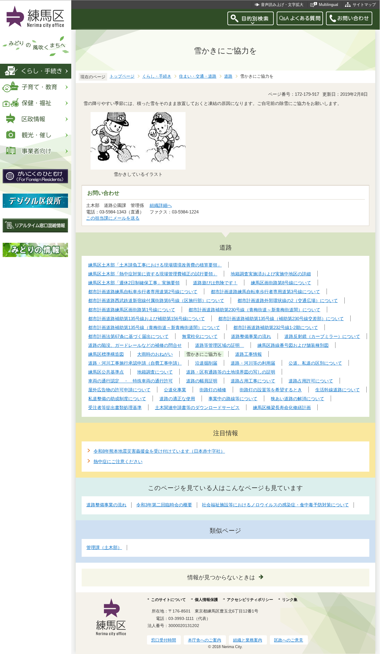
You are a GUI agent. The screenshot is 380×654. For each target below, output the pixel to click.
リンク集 (289, 599)
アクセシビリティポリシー (250, 599)
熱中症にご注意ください (118, 461)
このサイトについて (168, 599)
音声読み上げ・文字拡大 (282, 4)
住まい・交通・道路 (197, 76)
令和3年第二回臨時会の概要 (164, 504)
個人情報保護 (206, 599)
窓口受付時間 (163, 640)
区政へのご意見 (288, 640)
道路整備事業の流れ (106, 504)
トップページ (122, 76)
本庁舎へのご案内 (204, 640)
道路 (228, 76)
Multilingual (328, 4)
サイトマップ (364, 4)
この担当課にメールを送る (113, 218)
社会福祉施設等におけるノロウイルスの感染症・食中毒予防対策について (275, 504)
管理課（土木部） (104, 547)
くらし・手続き (156, 76)
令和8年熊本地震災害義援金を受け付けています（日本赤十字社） (159, 451)
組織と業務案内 (247, 640)
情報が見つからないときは (221, 577)
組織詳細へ (161, 205)
